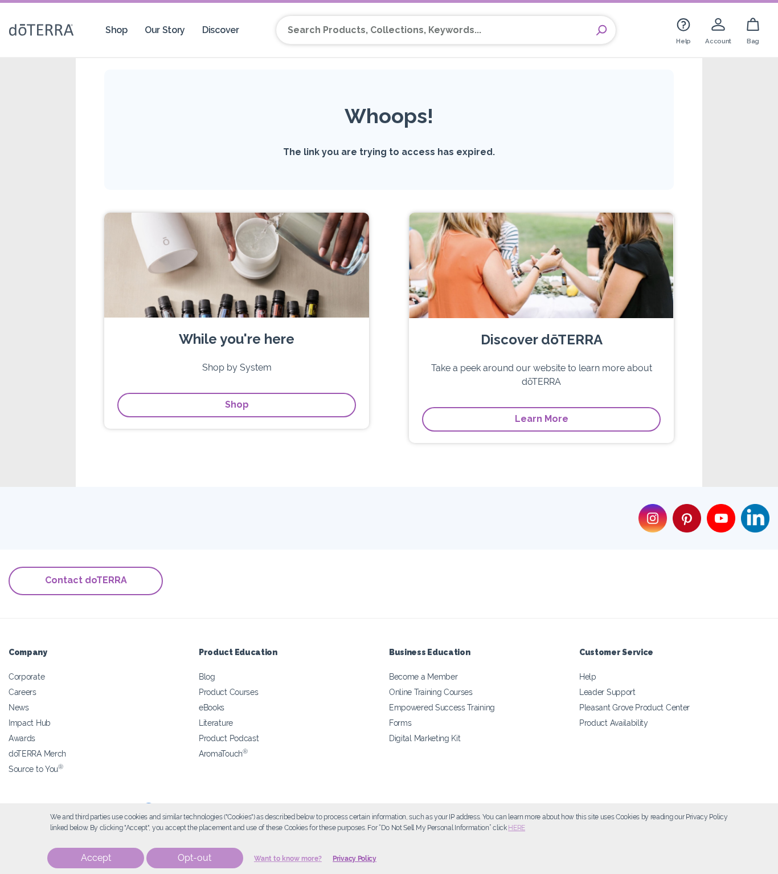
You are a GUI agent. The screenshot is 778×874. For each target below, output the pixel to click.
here (516, 828)
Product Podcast (229, 738)
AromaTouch (223, 753)
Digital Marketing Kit (425, 738)
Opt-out (194, 857)
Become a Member (423, 676)
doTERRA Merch (37, 753)
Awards (22, 738)
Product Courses (228, 692)
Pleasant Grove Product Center (634, 707)
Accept (96, 857)
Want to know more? (288, 859)
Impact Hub (30, 722)
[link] (683, 30)
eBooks (211, 707)
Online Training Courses (431, 692)
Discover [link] (220, 30)
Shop (237, 404)
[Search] (601, 30)
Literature (216, 722)
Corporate (26, 676)
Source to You (36, 769)
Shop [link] (116, 30)
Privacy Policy (354, 859)
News (19, 707)
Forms (400, 722)
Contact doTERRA (86, 580)
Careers (22, 692)
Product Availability (613, 722)
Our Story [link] (165, 30)
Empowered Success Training (442, 707)
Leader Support (607, 692)
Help (587, 676)
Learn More (541, 418)
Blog (207, 676)
